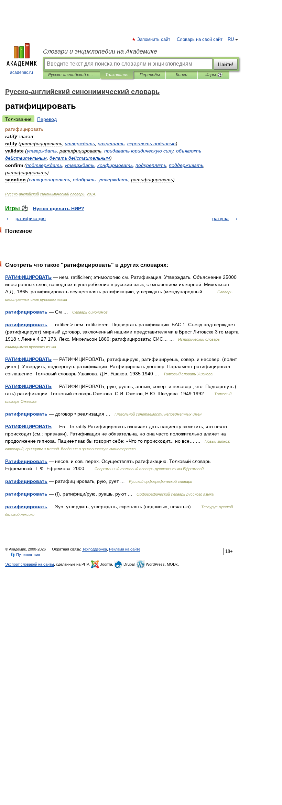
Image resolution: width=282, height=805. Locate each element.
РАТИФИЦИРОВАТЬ (28, 277)
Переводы (150, 74)
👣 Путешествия (25, 555)
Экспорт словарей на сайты (29, 564)
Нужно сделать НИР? (58, 208)
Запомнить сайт (154, 39)
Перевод (47, 119)
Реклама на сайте (124, 549)
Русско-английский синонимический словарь (71, 74)
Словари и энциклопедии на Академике (100, 51)
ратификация (30, 218)
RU (231, 39)
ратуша (220, 218)
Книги (181, 74)
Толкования (116, 74)
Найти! (225, 64)
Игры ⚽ (213, 74)
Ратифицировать (26, 461)
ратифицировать (26, 312)
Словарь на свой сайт (200, 39)
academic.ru (21, 72)
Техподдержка (94, 549)
